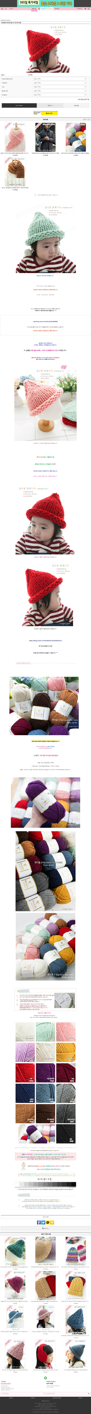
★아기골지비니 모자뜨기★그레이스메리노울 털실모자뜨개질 (15, 1267)
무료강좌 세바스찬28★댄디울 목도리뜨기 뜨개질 (45, 153)
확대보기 (46, 1228)
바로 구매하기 (19, 105)
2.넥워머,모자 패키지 (5, 20)
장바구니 (50, 105)
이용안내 (11, 1397)
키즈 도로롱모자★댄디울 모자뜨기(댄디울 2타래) (75, 1370)
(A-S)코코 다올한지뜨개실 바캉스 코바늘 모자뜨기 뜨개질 (45, 1331)
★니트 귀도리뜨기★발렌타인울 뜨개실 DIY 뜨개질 (45, 1370)
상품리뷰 (45, 1217)
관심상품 (76, 105)
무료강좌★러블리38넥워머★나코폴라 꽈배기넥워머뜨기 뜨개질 (46, 1301)
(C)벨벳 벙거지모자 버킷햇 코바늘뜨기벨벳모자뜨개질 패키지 (15, 1301)
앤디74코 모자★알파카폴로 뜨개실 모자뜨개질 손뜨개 (15, 1370)
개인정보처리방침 (56, 1397)
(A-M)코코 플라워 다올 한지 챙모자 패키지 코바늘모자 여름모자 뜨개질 (17, 1331)
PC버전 (80, 1397)
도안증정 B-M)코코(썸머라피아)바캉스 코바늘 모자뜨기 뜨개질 (46, 1267)
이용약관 (33, 1397)
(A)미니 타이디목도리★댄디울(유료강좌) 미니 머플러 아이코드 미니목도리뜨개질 (23, 153)
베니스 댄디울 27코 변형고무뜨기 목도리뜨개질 (15, 187)
